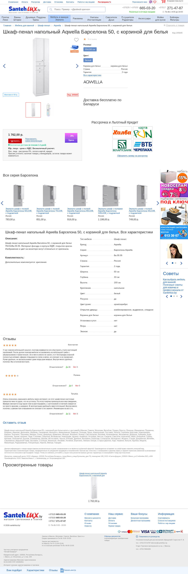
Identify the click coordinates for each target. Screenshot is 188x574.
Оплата (25, 2)
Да (67, 367)
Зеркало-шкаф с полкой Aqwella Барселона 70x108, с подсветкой (49, 210)
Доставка (47, 2)
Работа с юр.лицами (86, 2)
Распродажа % (104, 2)
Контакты (70, 2)
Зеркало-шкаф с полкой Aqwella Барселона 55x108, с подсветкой (142, 210)
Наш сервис (115, 513)
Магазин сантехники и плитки (23, 12)
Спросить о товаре (175, 25)
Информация (166, 513)
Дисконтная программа (140, 521)
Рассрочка (35, 2)
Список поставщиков (166, 521)
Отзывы (53, 570)
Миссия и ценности (92, 518)
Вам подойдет (14, 570)
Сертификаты (164, 518)
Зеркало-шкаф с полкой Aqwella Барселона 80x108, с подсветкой (80, 210)
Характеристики (35, 570)
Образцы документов (112, 536)
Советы (171, 273)
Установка (58, 2)
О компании (13, 2)
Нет (74, 367)
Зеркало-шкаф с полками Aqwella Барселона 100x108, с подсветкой (110, 210)
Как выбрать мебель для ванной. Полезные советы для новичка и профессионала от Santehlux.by (174, 286)
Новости (88, 526)
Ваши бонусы (139, 513)
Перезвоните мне (139, 2)
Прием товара (114, 526)
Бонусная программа (139, 518)
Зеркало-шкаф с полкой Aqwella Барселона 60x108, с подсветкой (19, 210)
